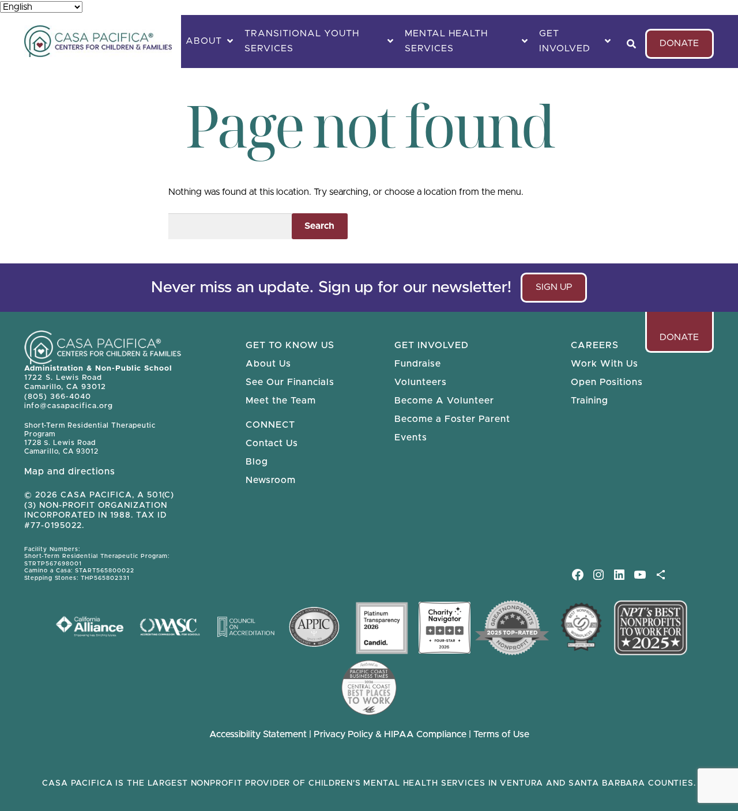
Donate (679, 43)
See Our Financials (290, 382)
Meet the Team (281, 400)
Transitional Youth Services (301, 41)
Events (410, 437)
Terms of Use (501, 734)
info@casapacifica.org (68, 406)
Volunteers (420, 382)
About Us (268, 363)
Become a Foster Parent (452, 419)
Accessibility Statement (258, 734)
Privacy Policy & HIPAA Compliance (391, 734)
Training (589, 400)
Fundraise (417, 363)
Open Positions (607, 382)
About (204, 41)
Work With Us (604, 363)
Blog (257, 461)
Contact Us (272, 443)
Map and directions (69, 471)
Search (319, 226)
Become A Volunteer (444, 400)
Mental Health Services (446, 41)
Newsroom (271, 480)
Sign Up (559, 292)
